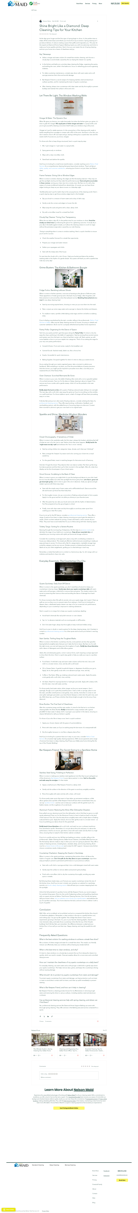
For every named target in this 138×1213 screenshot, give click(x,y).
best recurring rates (70, 1101)
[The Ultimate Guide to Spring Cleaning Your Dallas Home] (43, 1039)
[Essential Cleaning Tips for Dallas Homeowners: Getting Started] (94, 1039)
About (94, 1189)
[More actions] (98, 21)
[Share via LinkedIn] (48, 1016)
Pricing (94, 1180)
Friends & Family (96, 1184)
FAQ (93, 1198)
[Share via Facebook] (40, 1016)
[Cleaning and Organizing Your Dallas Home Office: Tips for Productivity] (69, 1039)
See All (105, 1030)
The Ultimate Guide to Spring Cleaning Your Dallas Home (42, 1050)
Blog (93, 1202)
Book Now (95, 1171)
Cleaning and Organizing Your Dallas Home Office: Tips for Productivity (69, 1050)
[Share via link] (52, 1016)
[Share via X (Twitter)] (44, 1016)
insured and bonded (74, 1097)
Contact (94, 1193)
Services (94, 1175)
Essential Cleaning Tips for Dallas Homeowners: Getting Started (94, 1050)
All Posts (34, 10)
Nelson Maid (84, 1090)
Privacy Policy (45, 1211)
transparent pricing (91, 1099)
